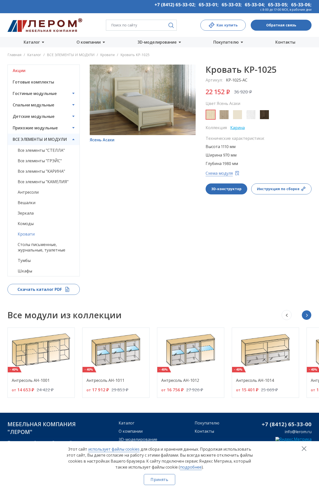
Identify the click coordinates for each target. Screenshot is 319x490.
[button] (307, 315)
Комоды (26, 223)
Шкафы (25, 271)
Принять (159, 479)
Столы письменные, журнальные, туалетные (41, 247)
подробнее (191, 467)
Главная (14, 54)
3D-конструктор (226, 188)
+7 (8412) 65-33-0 (285, 424)
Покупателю (207, 423)
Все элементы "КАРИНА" (41, 171)
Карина (237, 127)
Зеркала (26, 213)
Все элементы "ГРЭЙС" (40, 160)
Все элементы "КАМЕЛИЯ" (43, 181)
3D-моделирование (138, 439)
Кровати (107, 54)
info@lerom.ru (298, 431)
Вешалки (26, 202)
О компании (131, 431)
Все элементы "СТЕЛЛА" (41, 150)
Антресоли (28, 192)
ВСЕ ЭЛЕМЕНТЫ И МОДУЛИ (70, 54)
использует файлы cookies (114, 449)
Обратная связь (281, 25)
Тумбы (24, 260)
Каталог (34, 54)
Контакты (285, 42)
